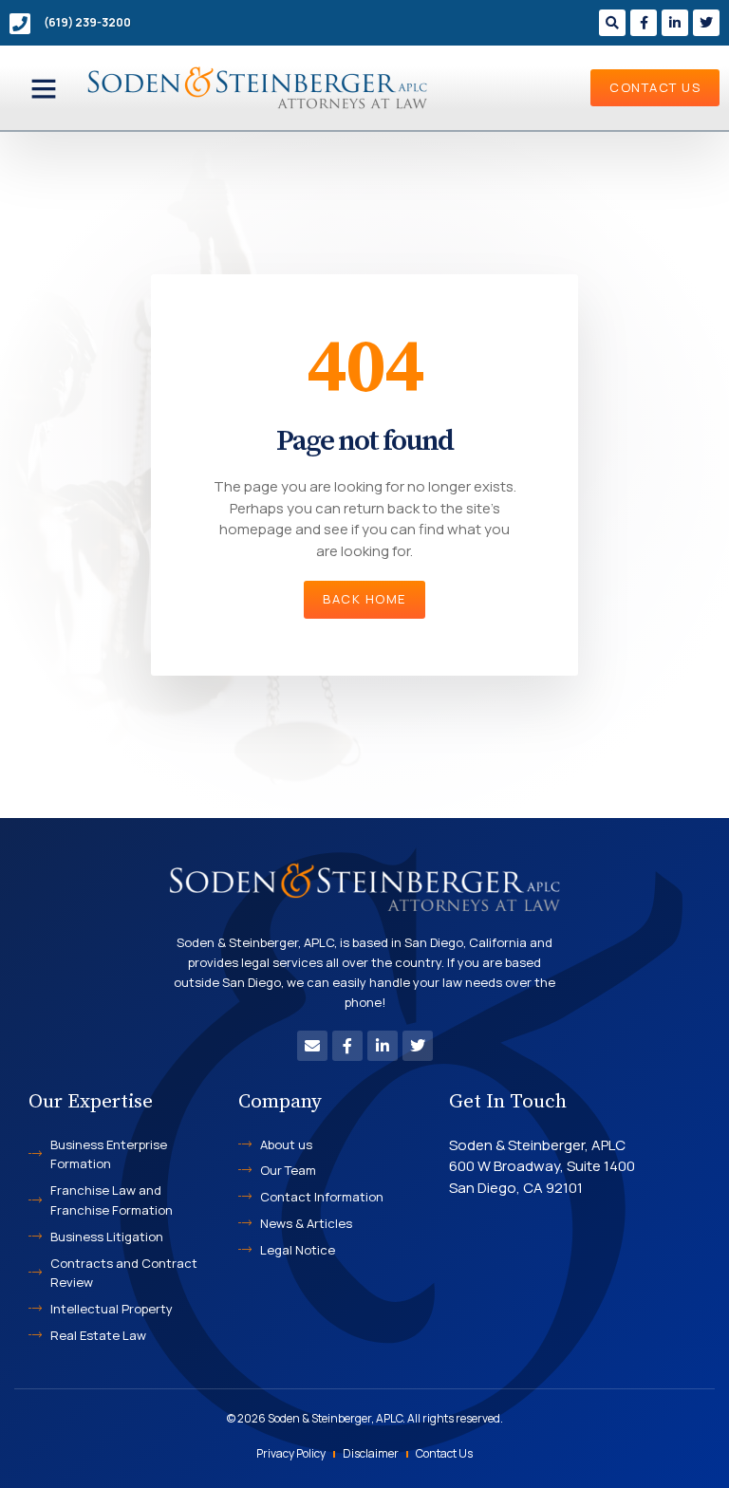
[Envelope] (312, 1046)
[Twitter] (706, 22)
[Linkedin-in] (675, 22)
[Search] (612, 22)
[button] (44, 88)
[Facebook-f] (643, 22)
